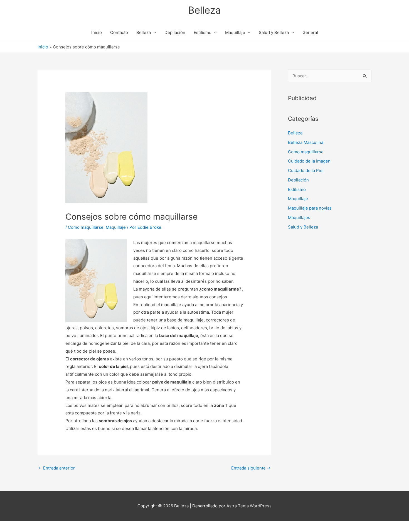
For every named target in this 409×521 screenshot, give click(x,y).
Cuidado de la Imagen (309, 161)
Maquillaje (235, 32)
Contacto (119, 32)
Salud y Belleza (274, 32)
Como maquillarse (86, 227)
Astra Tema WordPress (249, 505)
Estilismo (202, 32)
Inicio (96, 32)
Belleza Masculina (305, 142)
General (310, 32)
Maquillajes (299, 217)
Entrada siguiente (251, 468)
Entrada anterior (56, 468)
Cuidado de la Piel (306, 170)
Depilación (174, 32)
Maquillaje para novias (310, 208)
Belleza (204, 10)
